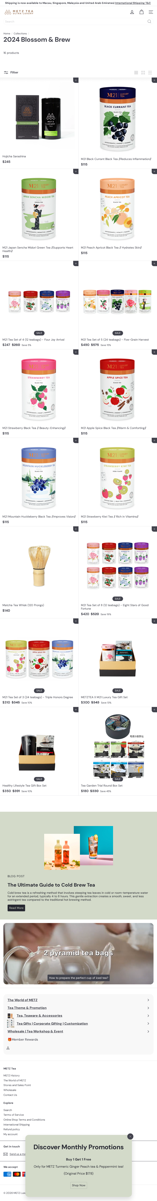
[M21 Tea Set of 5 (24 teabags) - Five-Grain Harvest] (117, 305)
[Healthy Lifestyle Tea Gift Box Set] (39, 751)
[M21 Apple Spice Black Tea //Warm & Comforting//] (117, 393)
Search (7, 1110)
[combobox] (78, 21)
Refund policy (11, 1129)
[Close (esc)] (130, 1136)
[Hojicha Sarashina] (39, 122)
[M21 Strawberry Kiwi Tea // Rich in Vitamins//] (117, 482)
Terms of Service (13, 1115)
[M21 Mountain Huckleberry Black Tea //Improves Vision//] (39, 482)
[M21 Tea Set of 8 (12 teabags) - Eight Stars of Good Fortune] (117, 572)
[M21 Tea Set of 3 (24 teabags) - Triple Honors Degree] (39, 662)
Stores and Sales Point (17, 1085)
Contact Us (10, 1095)
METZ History (11, 1075)
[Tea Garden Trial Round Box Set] (117, 751)
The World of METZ (14, 1080)
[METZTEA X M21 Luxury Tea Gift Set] (117, 662)
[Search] (149, 21)
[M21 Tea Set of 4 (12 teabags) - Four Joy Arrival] (39, 305)
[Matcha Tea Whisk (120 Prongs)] (39, 570)
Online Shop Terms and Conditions (24, 1119)
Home (6, 33)
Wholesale (9, 1090)
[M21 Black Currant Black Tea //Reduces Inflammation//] (117, 123)
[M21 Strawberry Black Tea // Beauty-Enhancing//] (39, 393)
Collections (20, 33)
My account (10, 1134)
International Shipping (16, 1124)
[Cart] (141, 12)
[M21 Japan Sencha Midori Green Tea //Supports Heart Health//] (39, 215)
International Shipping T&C (133, 3)
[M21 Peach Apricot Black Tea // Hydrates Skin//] (117, 213)
